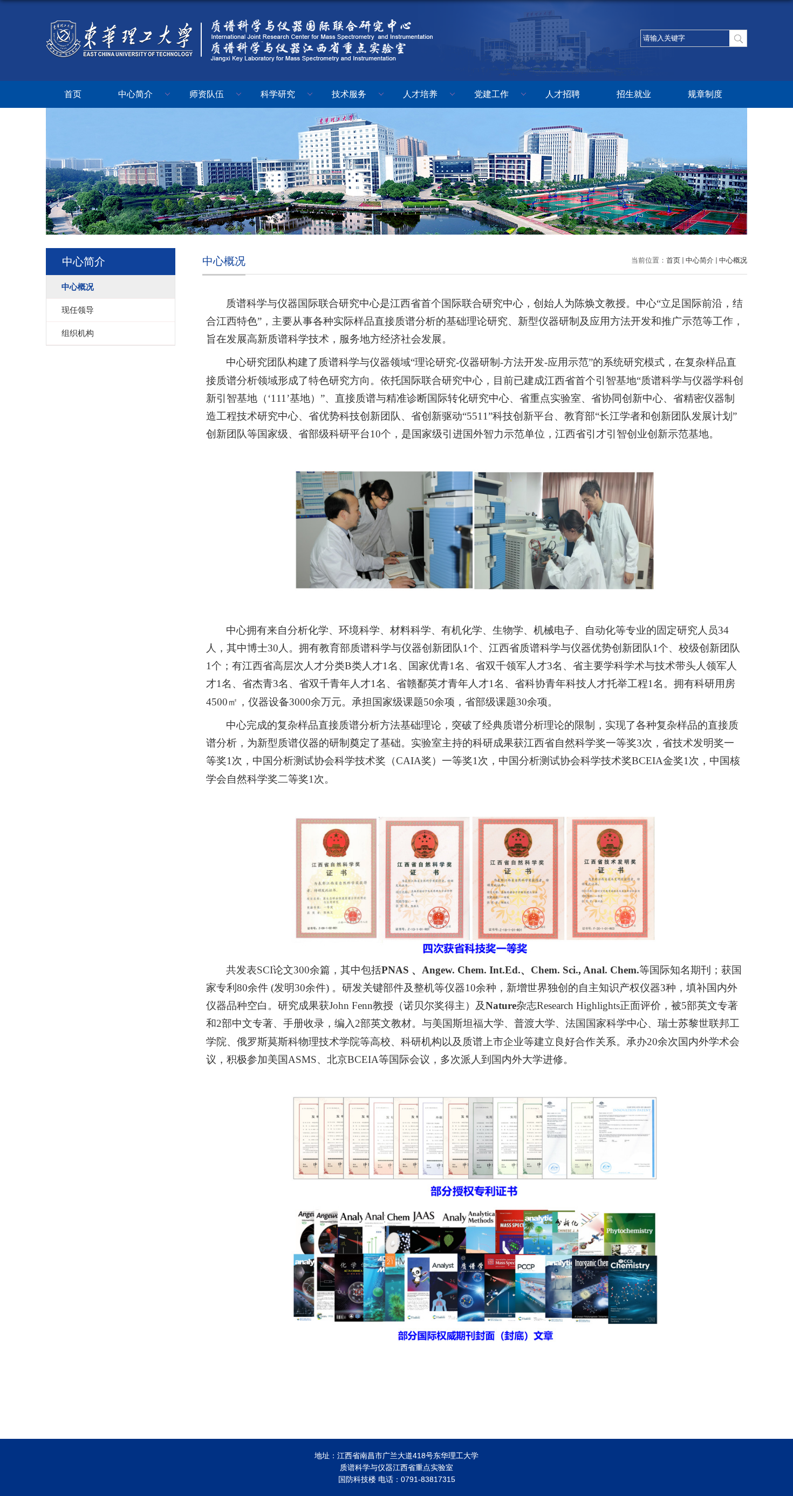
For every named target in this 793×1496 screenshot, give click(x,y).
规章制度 (705, 94)
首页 (72, 94)
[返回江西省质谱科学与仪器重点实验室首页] (242, 20)
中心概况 (733, 260)
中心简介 (135, 94)
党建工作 (491, 94)
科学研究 (278, 94)
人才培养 (420, 94)
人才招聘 (562, 94)
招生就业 (634, 94)
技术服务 (349, 94)
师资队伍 (206, 94)
